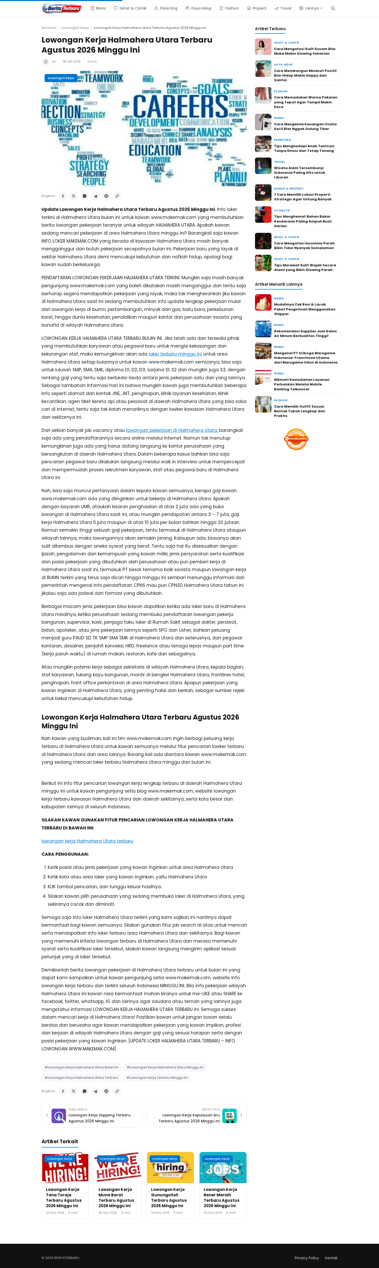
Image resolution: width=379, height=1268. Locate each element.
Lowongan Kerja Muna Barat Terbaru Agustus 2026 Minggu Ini (116, 1197)
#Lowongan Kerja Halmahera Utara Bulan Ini (81, 1067)
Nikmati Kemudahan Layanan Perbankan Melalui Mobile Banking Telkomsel (301, 384)
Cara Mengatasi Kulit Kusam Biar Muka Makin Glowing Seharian (305, 51)
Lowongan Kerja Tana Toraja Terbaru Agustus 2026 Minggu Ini (64, 1197)
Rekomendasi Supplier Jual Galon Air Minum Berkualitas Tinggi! (305, 333)
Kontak (331, 1258)
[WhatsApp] (84, 196)
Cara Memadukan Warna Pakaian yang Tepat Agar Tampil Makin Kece (305, 102)
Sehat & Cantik (286, 43)
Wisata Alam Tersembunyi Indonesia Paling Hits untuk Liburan (299, 173)
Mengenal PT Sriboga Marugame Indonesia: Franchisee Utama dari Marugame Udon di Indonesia (305, 358)
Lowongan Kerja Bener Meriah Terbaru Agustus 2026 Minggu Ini (222, 1197)
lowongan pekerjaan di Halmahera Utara (171, 430)
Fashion (280, 91)
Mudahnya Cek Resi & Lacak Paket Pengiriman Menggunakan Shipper (304, 309)
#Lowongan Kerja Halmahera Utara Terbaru (81, 1077)
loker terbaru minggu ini (175, 354)
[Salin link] (117, 196)
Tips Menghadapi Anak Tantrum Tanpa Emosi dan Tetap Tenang (304, 148)
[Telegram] (95, 196)
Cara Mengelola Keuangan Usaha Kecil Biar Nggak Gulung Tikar (305, 126)
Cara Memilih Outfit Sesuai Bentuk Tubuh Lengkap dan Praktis (299, 411)
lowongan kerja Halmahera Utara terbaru (87, 841)
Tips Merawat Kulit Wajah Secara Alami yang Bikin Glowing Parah (305, 267)
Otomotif (282, 210)
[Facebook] (63, 196)
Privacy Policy (307, 1258)
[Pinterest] (106, 196)
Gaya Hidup (283, 65)
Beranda (49, 27)
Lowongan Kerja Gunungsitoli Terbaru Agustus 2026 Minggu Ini (169, 1197)
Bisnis (279, 118)
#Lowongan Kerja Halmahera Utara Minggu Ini (165, 1067)
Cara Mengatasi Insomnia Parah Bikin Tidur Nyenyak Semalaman (304, 245)
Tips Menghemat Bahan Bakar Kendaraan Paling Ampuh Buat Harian (303, 221)
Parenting (282, 140)
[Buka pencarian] (332, 8)
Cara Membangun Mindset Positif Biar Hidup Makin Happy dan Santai (305, 75)
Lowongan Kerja (75, 27)
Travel (279, 162)
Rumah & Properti (288, 189)
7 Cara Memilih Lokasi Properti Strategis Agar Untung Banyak (303, 197)
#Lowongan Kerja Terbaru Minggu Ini (157, 1077)
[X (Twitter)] (73, 196)
